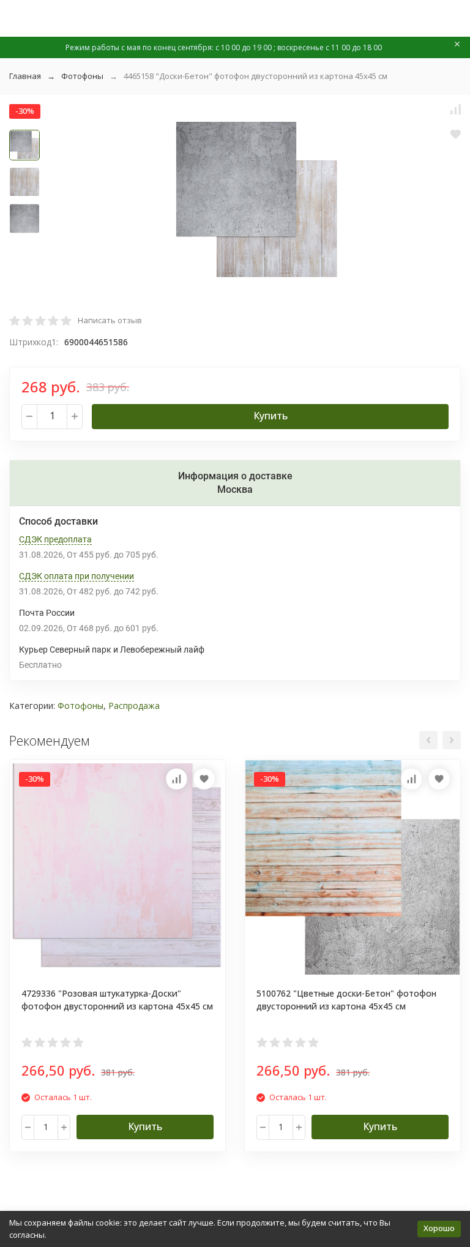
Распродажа (134, 705)
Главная (25, 75)
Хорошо (439, 1228)
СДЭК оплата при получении (76, 576)
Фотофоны (82, 75)
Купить (270, 415)
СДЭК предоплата (55, 539)
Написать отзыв (110, 320)
